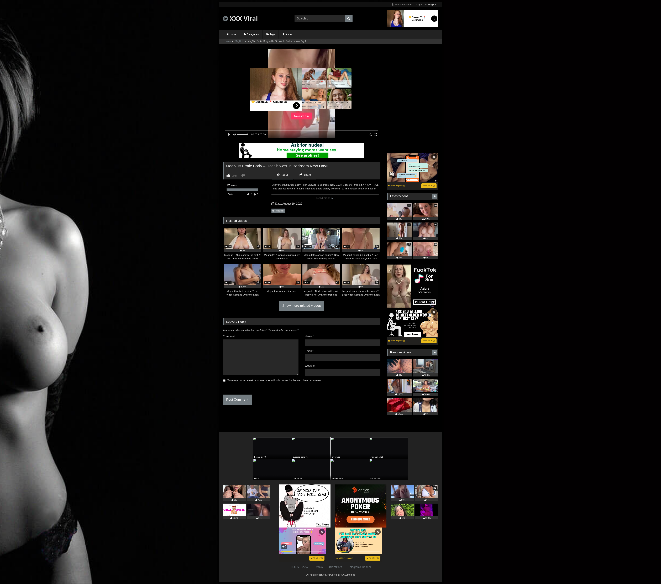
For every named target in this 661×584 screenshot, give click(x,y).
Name (309, 336)
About (284, 174)
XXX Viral (243, 18)
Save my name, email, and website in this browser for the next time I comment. (274, 380)
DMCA (319, 567)
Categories (253, 34)
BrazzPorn (335, 567)
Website (310, 365)
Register (432, 4)
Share (307, 174)
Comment (229, 336)
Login (419, 4)
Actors (288, 34)
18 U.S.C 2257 (299, 567)
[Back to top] (650, 573)
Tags (272, 34)
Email (309, 351)
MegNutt (239, 41)
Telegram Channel (359, 567)
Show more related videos (301, 305)
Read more (323, 198)
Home (233, 34)
